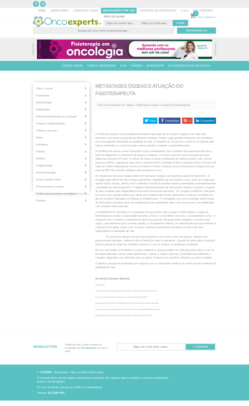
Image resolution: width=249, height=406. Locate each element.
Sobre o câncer (44, 88)
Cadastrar (201, 347)
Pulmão (40, 151)
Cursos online (72, 65)
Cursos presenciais (101, 65)
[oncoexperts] (124, 49)
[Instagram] (43, 4)
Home (130, 105)
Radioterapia (43, 109)
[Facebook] (36, 4)
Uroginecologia (44, 165)
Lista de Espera (46, 65)
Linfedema (42, 144)
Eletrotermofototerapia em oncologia (56, 116)
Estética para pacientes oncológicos (56, 193)
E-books (137, 65)
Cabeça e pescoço (46, 130)
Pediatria (41, 200)
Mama (39, 137)
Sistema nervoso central (49, 186)
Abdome (40, 158)
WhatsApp (156, 65)
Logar (180, 23)
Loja (123, 65)
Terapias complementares (50, 123)
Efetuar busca (195, 30)
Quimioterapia (44, 102)
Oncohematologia (46, 172)
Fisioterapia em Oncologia (190, 65)
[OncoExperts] (67, 22)
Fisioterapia (42, 95)
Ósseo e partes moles (48, 179)
